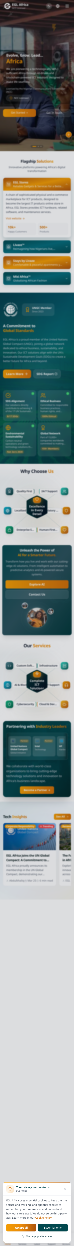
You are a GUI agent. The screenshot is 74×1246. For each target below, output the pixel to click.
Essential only (52, 1227)
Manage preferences (39, 1236)
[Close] (65, 1189)
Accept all (21, 1227)
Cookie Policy (43, 1217)
